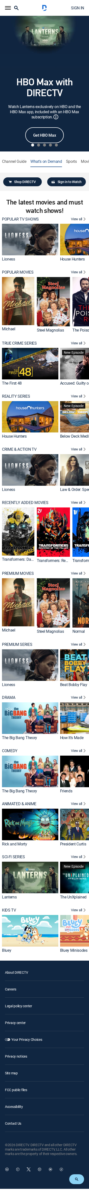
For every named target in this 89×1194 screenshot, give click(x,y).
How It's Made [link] (72, 737)
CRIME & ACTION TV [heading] (19, 449)
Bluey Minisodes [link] (74, 950)
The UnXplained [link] (73, 897)
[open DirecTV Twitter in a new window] (29, 1169)
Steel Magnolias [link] (50, 330)
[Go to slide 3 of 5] (44, 145)
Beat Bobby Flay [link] (73, 684)
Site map (11, 1073)
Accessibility (14, 1106)
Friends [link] (66, 790)
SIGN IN (77, 8)
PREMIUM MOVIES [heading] (18, 573)
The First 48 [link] (12, 383)
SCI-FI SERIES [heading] (13, 856)
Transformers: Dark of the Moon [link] (28, 559)
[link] (30, 239)
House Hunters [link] (72, 259)
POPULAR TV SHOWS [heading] (20, 219)
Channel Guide (14, 161)
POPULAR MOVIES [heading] (18, 272)
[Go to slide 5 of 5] (56, 145)
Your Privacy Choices (26, 1039)
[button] (8, 8)
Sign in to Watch (70, 181)
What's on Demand (46, 161)
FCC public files (16, 1089)
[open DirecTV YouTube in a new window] (50, 1169)
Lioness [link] (8, 259)
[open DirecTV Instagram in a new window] (40, 1169)
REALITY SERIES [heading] (16, 396)
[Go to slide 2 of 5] (38, 145)
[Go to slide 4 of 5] (50, 145)
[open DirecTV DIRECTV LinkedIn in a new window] (7, 1169)
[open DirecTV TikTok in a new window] (61, 1169)
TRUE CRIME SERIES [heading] (19, 343)
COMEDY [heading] (10, 750)
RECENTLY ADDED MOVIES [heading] (25, 502)
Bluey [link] (6, 950)
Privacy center (15, 1022)
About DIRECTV (16, 972)
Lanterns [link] (9, 897)
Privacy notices (16, 1056)
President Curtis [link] (73, 843)
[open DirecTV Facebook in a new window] (18, 1169)
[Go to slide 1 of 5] (32, 145)
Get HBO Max (44, 135)
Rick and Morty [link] (14, 843)
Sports (71, 161)
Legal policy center (18, 1006)
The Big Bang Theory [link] (19, 737)
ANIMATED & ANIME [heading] (19, 803)
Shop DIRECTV (25, 181)
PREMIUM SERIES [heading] (17, 644)
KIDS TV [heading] (9, 910)
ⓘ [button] (55, 116)
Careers (10, 989)
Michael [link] (8, 329)
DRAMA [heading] (8, 697)
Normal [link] (78, 631)
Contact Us (13, 1123)
